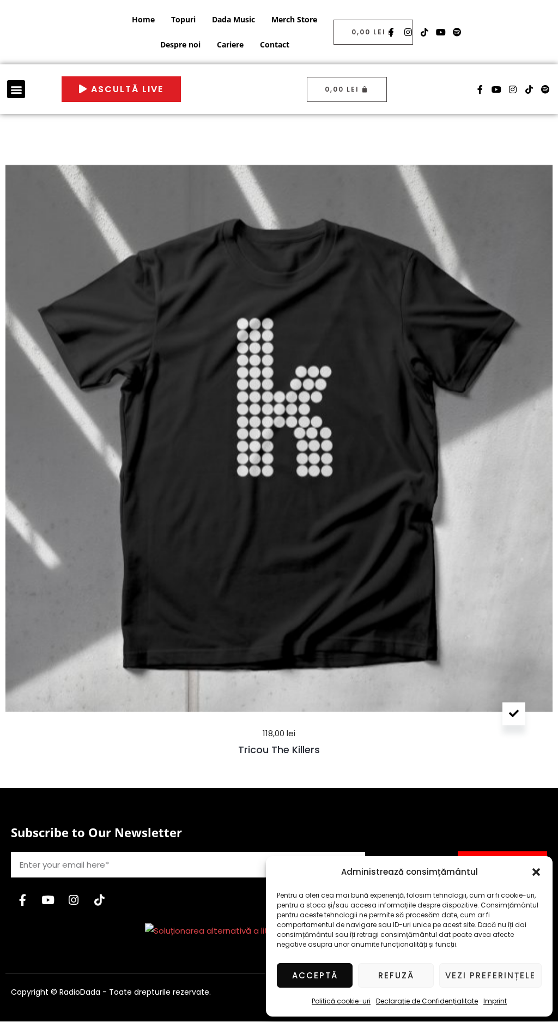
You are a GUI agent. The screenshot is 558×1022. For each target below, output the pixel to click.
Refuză (396, 975)
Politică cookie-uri (341, 1001)
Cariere (230, 44)
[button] (536, 872)
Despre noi (180, 44)
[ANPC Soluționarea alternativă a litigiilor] (216, 930)
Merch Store (294, 19)
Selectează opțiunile (513, 713)
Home (143, 19)
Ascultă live (125, 89)
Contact (274, 44)
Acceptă (315, 975)
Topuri (183, 19)
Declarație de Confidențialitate (427, 1001)
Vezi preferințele (490, 975)
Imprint (495, 1001)
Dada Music (233, 19)
